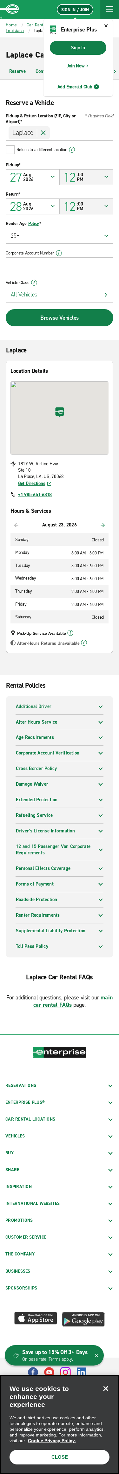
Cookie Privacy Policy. (52, 1440)
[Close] (105, 1388)
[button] (109, 9)
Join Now (76, 66)
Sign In (78, 48)
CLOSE (59, 1457)
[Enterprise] (9, 9)
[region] (59, 1424)
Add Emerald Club (74, 87)
